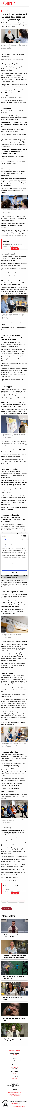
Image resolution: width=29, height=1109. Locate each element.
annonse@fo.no (14, 1067)
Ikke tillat (14, 572)
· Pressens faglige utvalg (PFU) (17, 1106)
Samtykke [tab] (4, 539)
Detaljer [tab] (10, 539)
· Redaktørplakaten (15, 1103)
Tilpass (13, 568)
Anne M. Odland (5, 55)
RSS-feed (14, 1078)
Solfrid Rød (14, 1054)
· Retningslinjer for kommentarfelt (14, 1091)
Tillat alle (14, 564)
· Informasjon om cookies (14, 1094)
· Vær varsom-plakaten (15, 1105)
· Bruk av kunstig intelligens (14, 1092)
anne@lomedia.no (5, 56)
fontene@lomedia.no (14, 1050)
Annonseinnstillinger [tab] (20, 539)
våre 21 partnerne (9, 547)
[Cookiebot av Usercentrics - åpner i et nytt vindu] (21, 536)
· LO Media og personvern (14, 1095)
